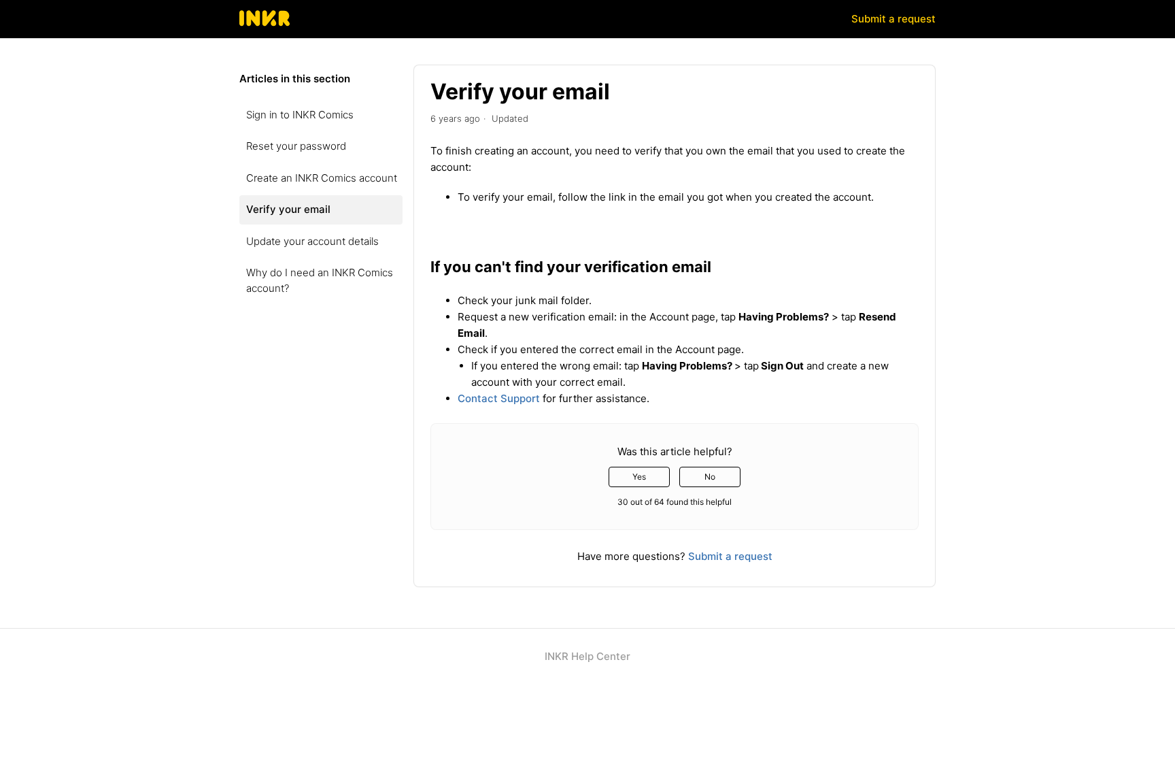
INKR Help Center (587, 656)
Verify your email (288, 209)
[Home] (264, 25)
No (709, 477)
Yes (639, 477)
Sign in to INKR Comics (300, 114)
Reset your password (296, 145)
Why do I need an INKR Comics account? (319, 280)
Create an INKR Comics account (321, 177)
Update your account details (312, 241)
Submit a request (893, 18)
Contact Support (499, 398)
